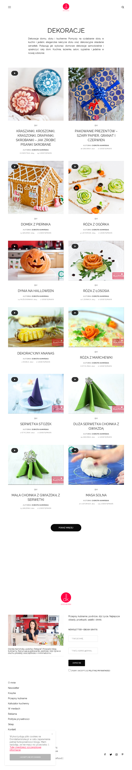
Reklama (12, 714)
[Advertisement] (66, 561)
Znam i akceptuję (90, 671)
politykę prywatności (99, 671)
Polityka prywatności (18, 719)
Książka (12, 693)
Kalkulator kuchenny (18, 703)
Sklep (11, 724)
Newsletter (13, 688)
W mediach (14, 708)
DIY (36, 126)
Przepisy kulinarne (17, 698)
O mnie (12, 682)
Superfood (56, 758)
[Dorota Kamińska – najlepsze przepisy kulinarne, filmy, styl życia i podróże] (66, 7)
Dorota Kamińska (40, 150)
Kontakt (12, 729)
